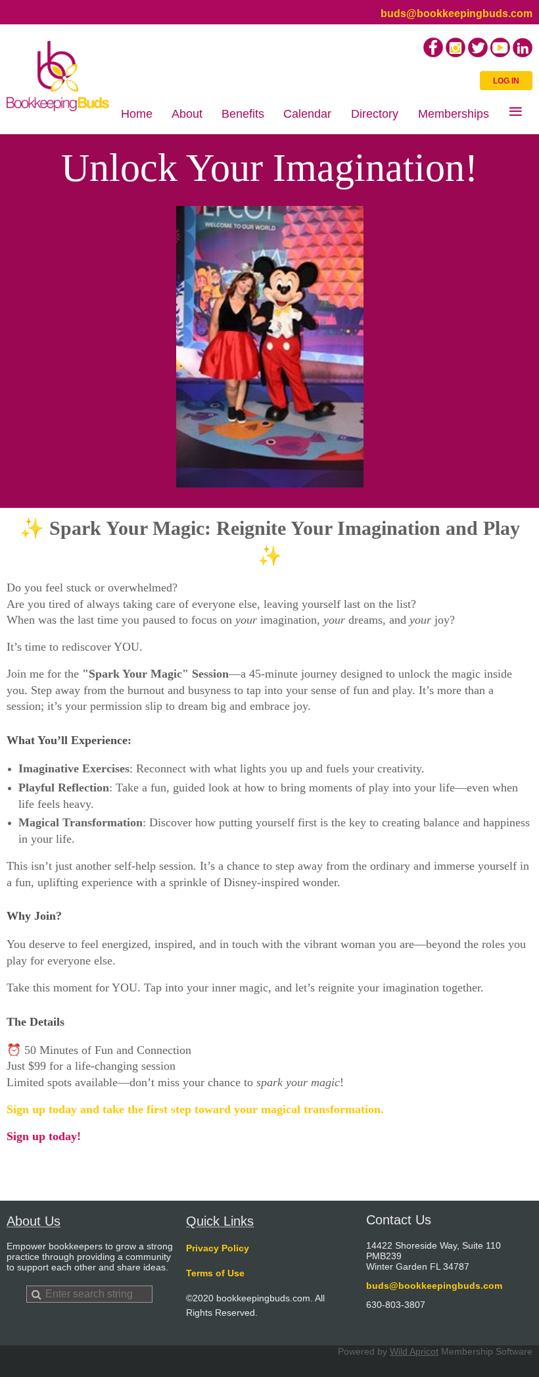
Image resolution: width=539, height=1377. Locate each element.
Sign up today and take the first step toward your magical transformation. (197, 1109)
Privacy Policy (217, 1248)
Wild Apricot (414, 1351)
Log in (506, 81)
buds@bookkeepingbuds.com (456, 13)
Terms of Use (215, 1273)
